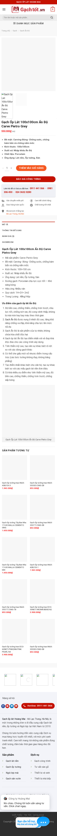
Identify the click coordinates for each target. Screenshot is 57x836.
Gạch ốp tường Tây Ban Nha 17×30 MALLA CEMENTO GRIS (14, 525)
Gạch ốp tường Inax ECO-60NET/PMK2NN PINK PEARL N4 (13, 649)
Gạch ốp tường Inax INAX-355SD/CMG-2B (41, 484)
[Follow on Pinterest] (7, 706)
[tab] (28, 224)
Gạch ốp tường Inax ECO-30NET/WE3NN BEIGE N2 (41, 608)
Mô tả (5, 224)
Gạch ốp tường (13, 767)
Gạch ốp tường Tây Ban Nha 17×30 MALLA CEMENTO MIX (14, 567)
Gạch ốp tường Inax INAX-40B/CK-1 (41, 565)
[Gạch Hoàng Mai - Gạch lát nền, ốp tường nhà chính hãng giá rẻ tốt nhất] (28, 9)
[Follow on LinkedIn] (12, 706)
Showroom (7, 242)
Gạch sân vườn (13, 778)
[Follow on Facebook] (3, 706)
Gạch (15, 31)
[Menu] (4, 9)
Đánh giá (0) (8, 236)
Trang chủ (5, 31)
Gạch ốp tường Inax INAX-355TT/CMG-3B (41, 523)
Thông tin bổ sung (11, 230)
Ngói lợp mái (12, 772)
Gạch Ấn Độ (25, 31)
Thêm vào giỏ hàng (31, 168)
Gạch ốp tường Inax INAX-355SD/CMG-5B (41, 647)
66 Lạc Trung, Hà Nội (38, 719)
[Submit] (51, 17)
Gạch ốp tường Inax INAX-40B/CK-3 (13, 484)
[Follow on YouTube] (16, 706)
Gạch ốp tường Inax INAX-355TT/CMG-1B (13, 608)
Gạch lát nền (12, 761)
